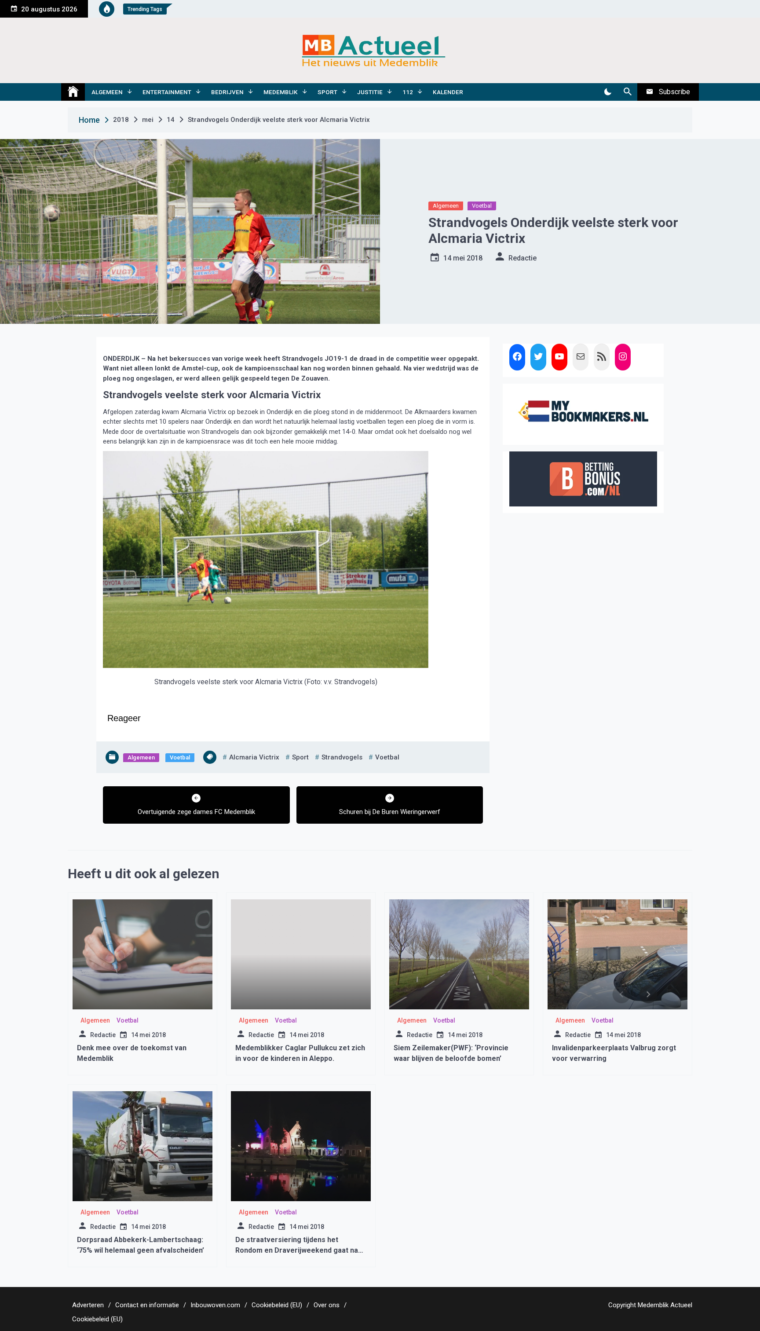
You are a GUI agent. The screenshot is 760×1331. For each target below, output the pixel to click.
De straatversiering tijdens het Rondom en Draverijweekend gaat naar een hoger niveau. (300, 1250)
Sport (327, 91)
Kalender (448, 91)
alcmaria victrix (254, 757)
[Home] (73, 92)
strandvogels (342, 757)
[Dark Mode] (608, 92)
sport (300, 757)
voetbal (387, 757)
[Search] (627, 92)
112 (407, 91)
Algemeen (107, 91)
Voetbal (482, 205)
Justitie (370, 91)
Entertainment (166, 91)
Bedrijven (227, 91)
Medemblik (280, 91)
